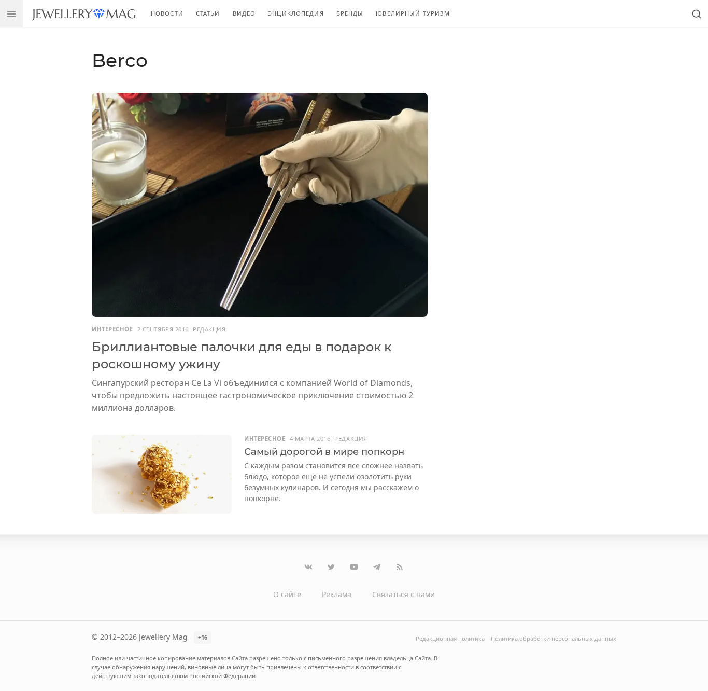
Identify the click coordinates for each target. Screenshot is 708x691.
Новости (167, 13)
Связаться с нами (403, 594)
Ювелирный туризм (413, 13)
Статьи (208, 13)
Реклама (336, 594)
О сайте (287, 594)
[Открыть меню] (11, 13)
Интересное (112, 329)
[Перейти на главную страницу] (84, 13)
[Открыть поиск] (696, 13)
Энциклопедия (295, 13)
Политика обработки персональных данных (553, 638)
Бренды (350, 13)
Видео (244, 13)
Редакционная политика (450, 638)
